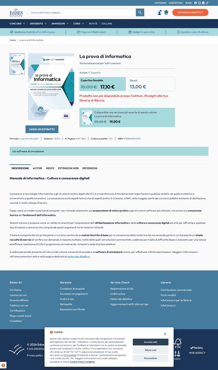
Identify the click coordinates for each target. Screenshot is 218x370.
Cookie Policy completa (82, 361)
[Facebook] (195, 3)
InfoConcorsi (168, 305)
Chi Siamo (15, 289)
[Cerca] (140, 12)
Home (13, 40)
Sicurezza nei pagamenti (74, 293)
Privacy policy (35, 355)
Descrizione (20, 168)
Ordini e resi (67, 299)
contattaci (176, 2)
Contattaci (16, 320)
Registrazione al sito (121, 288)
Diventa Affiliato (19, 300)
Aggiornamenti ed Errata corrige (129, 304)
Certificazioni (17, 310)
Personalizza (150, 358)
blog (189, 2)
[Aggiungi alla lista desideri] (69, 58)
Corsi (76, 23)
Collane (106, 23)
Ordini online (117, 293)
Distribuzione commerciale (176, 289)
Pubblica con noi (19, 305)
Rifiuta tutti (150, 350)
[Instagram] (199, 3)
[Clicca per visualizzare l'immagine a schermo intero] (51, 86)
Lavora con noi (18, 295)
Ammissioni (58, 23)
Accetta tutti (150, 342)
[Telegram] (203, 3)
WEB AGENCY (197, 352)
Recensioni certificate (72, 309)
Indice (50, 168)
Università (36, 23)
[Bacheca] (159, 12)
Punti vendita (168, 295)
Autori (37, 168)
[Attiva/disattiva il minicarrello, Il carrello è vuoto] (166, 12)
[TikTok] (207, 3)
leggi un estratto (42, 129)
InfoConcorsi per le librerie (176, 300)
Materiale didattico (121, 299)
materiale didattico (190, 12)
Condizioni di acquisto (72, 288)
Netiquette (66, 304)
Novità (93, 23)
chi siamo (160, 2)
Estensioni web (68, 168)
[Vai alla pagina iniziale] (16, 12)
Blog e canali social (20, 315)
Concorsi (15, 23)
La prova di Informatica (31, 40)
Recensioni (89, 168)
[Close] (165, 333)
